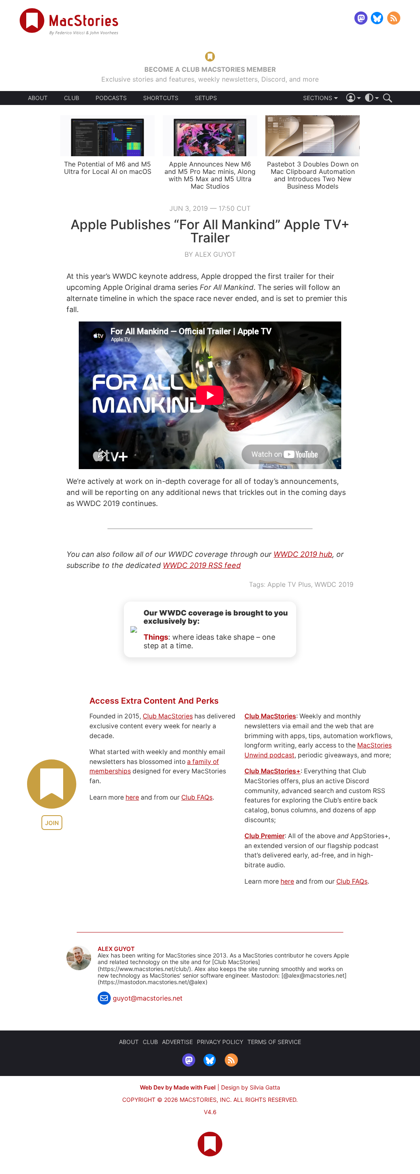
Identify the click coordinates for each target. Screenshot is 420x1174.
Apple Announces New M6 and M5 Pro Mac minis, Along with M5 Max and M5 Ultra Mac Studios (210, 175)
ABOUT (38, 98)
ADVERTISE (177, 1041)
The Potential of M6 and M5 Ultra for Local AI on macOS (107, 168)
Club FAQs (196, 797)
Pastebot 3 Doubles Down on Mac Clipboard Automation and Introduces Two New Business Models (312, 175)
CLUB (71, 97)
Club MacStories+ (272, 771)
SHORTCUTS (160, 98)
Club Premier (264, 836)
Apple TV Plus (289, 584)
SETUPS (206, 98)
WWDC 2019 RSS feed (202, 565)
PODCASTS (111, 98)
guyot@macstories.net (148, 998)
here (132, 797)
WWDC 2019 (334, 584)
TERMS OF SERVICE (274, 1041)
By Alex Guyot (210, 254)
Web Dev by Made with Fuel (178, 1087)
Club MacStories (168, 716)
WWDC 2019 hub (303, 554)
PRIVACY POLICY (220, 1041)
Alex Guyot (116, 949)
